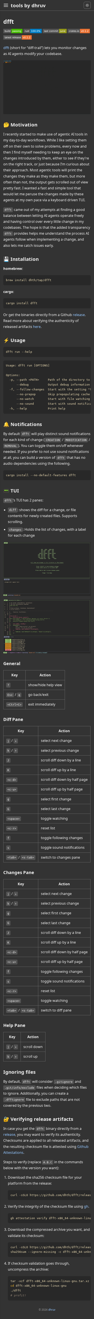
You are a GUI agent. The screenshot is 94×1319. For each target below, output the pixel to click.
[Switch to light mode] (87, 5)
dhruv (51, 1310)
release (79, 314)
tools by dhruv (28, 5)
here (37, 326)
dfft (6, 47)
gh (86, 1206)
